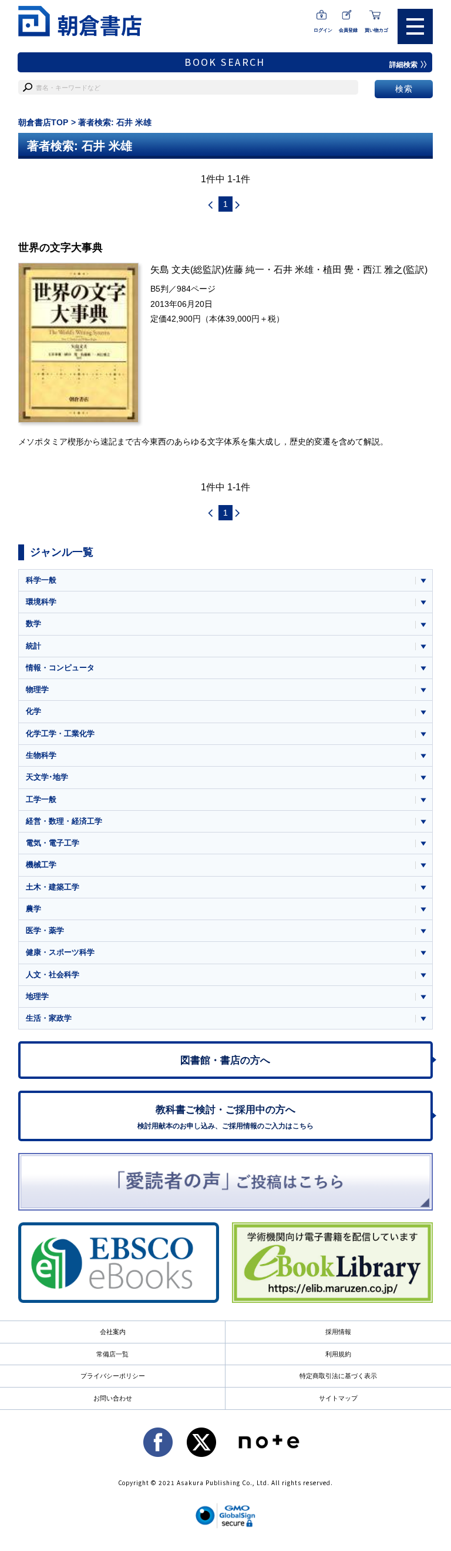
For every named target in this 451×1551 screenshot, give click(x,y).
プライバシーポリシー (112, 1375)
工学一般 (41, 799)
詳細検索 (403, 65)
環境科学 (41, 601)
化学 (33, 711)
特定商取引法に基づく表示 (338, 1375)
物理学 (37, 689)
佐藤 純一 (244, 269)
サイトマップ (338, 1398)
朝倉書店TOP (43, 122)
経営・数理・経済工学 (64, 821)
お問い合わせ (112, 1398)
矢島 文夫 (170, 269)
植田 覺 (338, 269)
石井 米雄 (294, 269)
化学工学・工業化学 (60, 733)
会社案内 (113, 1331)
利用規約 (338, 1354)
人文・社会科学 (52, 974)
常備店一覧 (112, 1354)
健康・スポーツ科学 (60, 952)
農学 (33, 908)
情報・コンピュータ (60, 667)
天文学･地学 (47, 777)
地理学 (37, 996)
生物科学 (41, 755)
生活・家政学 (49, 1018)
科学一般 (41, 580)
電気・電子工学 (52, 842)
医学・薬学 (45, 930)
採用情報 (338, 1331)
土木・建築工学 (52, 887)
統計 (33, 645)
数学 (33, 623)
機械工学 (41, 864)
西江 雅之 (383, 269)
